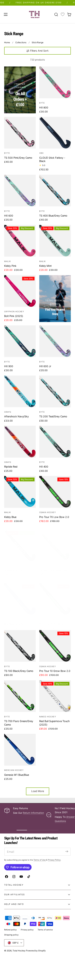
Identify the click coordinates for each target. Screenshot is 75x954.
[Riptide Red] (20, 441)
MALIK (7, 261)
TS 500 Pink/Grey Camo (18, 157)
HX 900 (8, 366)
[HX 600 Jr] (55, 341)
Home (7, 42)
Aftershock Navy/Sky (16, 416)
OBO (41, 153)
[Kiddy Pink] (20, 241)
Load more (37, 791)
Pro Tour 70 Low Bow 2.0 (54, 516)
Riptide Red (10, 466)
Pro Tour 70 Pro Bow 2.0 (53, 624)
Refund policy (10, 929)
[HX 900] (20, 341)
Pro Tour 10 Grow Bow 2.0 (54, 670)
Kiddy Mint (45, 265)
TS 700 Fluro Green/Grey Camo (18, 723)
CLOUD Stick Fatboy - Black (52, 159)
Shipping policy (11, 935)
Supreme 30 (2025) (15, 570)
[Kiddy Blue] (20, 492)
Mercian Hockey (14, 770)
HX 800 (43, 107)
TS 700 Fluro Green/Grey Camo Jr (53, 572)
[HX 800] (55, 82)
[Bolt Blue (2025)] (20, 599)
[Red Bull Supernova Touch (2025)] (55, 696)
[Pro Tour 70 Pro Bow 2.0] (55, 599)
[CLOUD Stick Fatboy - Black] (55, 133)
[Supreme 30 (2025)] (20, 545)
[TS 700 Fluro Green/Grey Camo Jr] (55, 545)
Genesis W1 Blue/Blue (16, 774)
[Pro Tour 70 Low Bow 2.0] (55, 492)
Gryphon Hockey (14, 311)
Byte (42, 103)
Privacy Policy (54, 860)
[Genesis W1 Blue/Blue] (20, 749)
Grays (7, 412)
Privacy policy (27, 929)
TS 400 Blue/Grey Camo (53, 215)
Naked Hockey (12, 566)
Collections (20, 42)
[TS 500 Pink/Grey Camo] (20, 133)
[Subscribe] (66, 851)
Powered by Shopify (36, 950)
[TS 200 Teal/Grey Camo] (55, 391)
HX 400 (43, 466)
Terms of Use (39, 860)
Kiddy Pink (10, 265)
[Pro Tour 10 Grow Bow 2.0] (55, 646)
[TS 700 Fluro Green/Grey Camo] (20, 696)
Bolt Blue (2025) (13, 624)
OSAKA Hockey (47, 512)
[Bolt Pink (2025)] (20, 291)
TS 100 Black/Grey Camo (18, 670)
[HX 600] (20, 190)
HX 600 (8, 215)
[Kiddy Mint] (55, 241)
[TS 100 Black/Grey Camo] (20, 646)
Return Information (33, 812)
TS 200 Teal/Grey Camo (53, 416)
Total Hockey (19, 950)
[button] (5, 14)
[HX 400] (55, 441)
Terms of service (45, 929)
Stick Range (37, 42)
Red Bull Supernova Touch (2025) (54, 723)
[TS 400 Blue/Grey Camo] (55, 190)
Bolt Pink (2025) (13, 316)
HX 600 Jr (45, 366)
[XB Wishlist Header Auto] (62, 14)
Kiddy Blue (10, 516)
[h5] (55, 298)
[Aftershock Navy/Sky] (20, 391)
